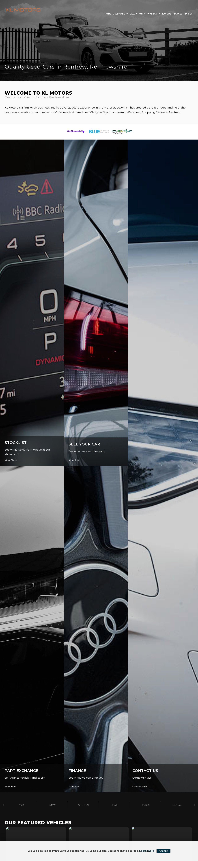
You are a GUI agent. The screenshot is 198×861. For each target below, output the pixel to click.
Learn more (146, 850)
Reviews (166, 14)
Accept (163, 850)
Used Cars (119, 14)
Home (108, 14)
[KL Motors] (23, 10)
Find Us (188, 14)
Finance (177, 14)
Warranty (153, 14)
